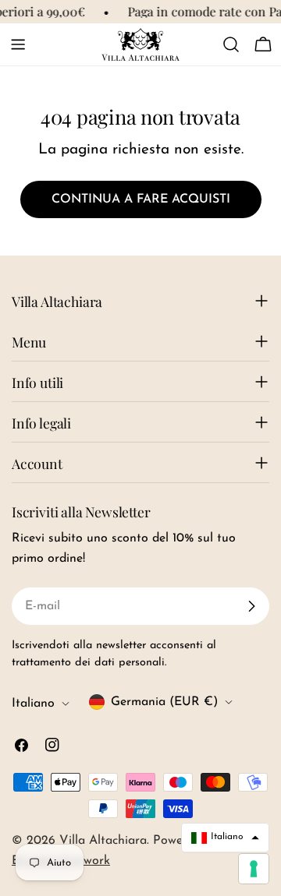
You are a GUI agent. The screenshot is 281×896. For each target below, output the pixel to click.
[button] (225, 838)
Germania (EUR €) (164, 702)
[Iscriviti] (251, 606)
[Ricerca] (231, 44)
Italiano (33, 703)
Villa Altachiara (103, 840)
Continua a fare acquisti (141, 199)
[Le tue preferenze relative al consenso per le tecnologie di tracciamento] (254, 869)
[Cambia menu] (18, 44)
